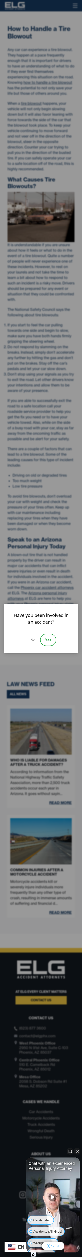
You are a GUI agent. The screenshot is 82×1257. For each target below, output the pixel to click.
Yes (48, 639)
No (33, 639)
